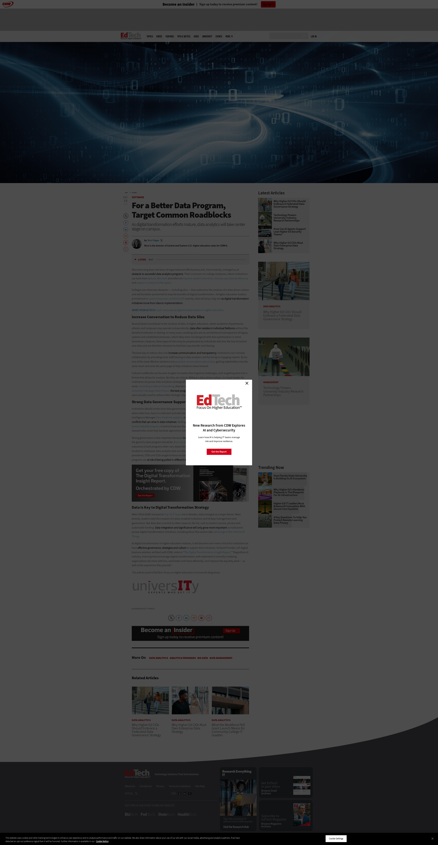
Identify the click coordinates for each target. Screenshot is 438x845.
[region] (219, 839)
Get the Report (219, 451)
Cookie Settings (336, 838)
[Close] (432, 838)
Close (246, 383)
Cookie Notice (102, 841)
